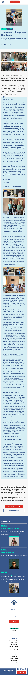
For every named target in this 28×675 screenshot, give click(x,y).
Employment (14, 660)
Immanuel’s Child (14, 649)
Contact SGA (14, 656)
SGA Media (14, 648)
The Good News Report (14, 640)
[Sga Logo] (3, 2)
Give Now (14, 2)
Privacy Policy (14, 662)
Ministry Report (14, 644)
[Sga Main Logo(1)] (14, 603)
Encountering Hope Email (14, 646)
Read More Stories (14, 510)
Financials (14, 630)
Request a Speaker (14, 658)
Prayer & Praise (14, 642)
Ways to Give (14, 634)
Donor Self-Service (14, 628)
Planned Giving (14, 632)
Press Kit (14, 664)
